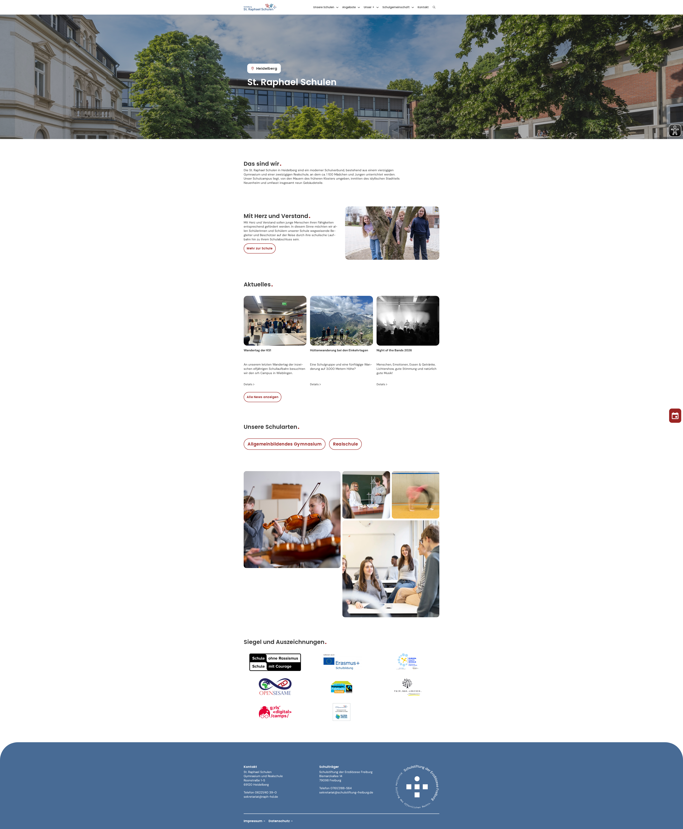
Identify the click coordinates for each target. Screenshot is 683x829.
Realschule (345, 444)
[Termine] (675, 415)
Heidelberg (266, 68)
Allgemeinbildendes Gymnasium (285, 444)
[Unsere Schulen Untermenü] (337, 7)
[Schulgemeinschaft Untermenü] (412, 7)
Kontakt (423, 7)
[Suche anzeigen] (434, 7)
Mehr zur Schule (260, 248)
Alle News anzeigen (262, 397)
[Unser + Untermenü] (377, 7)
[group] (275, 341)
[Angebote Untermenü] (359, 7)
